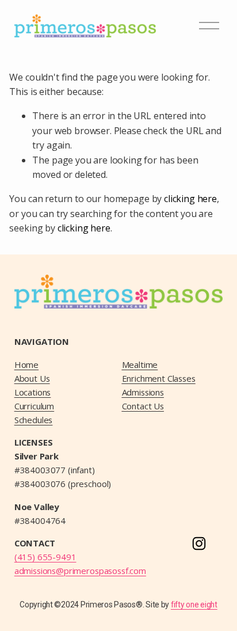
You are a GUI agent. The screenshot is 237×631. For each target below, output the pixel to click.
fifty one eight (194, 604)
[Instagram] (199, 543)
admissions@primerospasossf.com (80, 570)
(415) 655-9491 (45, 556)
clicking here (190, 198)
